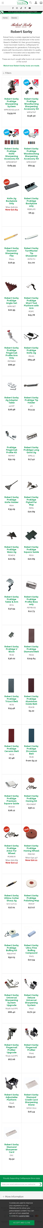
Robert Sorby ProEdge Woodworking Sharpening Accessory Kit (31, 153)
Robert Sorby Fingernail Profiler (31, 1047)
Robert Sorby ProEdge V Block (11, 649)
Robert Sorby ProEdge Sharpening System (11, 103)
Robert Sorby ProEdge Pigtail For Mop (31, 501)
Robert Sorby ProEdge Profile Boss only (31, 600)
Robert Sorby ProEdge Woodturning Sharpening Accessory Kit (31, 104)
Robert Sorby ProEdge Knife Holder (11, 499)
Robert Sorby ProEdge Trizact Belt (11, 699)
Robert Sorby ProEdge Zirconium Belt (31, 750)
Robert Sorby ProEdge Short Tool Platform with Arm (31, 303)
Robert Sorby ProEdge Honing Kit (31, 798)
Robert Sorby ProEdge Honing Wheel (31, 848)
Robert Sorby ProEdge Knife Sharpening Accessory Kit (11, 153)
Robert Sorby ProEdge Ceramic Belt (11, 748)
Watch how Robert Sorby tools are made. (21, 66)
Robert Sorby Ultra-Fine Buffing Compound (31, 949)
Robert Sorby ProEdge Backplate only (31, 202)
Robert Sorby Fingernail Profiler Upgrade (11, 1049)
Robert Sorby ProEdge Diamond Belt (31, 649)
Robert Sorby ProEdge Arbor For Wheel (11, 849)
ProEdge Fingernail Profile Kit (11, 450)
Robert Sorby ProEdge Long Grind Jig (31, 450)
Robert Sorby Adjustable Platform (11, 1097)
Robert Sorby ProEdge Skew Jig (11, 549)
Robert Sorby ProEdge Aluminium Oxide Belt (31, 700)
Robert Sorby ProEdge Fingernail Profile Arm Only (11, 352)
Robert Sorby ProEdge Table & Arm (11, 599)
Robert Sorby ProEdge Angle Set (11, 300)
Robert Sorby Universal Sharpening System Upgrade (11, 1000)
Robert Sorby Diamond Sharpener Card (11, 1148)
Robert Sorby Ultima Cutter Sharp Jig (11, 898)
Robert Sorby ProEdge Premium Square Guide (11, 800)
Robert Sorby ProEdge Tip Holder (31, 400)
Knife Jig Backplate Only (11, 201)
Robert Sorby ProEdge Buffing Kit (11, 948)
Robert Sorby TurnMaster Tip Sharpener (31, 252)
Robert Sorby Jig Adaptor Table (11, 400)
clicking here (24, 1216)
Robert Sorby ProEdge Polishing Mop (31, 898)
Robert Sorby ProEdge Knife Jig (31, 350)
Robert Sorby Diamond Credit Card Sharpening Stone (31, 1099)
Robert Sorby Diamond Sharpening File (11, 252)
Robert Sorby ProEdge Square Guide (31, 549)
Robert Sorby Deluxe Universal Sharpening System (31, 1000)
